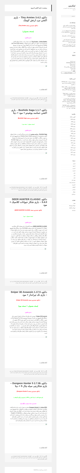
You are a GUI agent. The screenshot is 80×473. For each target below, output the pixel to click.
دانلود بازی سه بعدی (14, 372)
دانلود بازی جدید (30, 190)
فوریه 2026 (73, 124)
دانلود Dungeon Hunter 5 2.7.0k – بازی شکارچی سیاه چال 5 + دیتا (28, 384)
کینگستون (71, 6)
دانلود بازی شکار (28, 282)
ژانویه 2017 (73, 154)
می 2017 (73, 145)
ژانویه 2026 (73, 126)
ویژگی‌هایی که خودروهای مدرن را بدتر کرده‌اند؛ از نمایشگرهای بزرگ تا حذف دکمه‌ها (68, 32)
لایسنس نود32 (72, 64)
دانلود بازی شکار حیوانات (20, 282)
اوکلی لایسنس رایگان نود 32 (69, 67)
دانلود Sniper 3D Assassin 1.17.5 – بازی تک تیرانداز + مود (29, 293)
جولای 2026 (73, 119)
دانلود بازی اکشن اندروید (36, 282)
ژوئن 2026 (73, 121)
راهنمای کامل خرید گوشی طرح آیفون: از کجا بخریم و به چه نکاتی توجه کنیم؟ (69, 27)
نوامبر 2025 (73, 131)
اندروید (74, 166)
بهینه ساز (73, 180)
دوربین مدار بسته (72, 86)
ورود (74, 203)
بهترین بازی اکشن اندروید (20, 457)
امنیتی (74, 163)
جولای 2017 (73, 140)
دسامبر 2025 (72, 128)
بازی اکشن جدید (19, 188)
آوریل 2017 (73, 147)
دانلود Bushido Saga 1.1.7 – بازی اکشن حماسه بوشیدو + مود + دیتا (29, 111)
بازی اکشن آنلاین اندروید (37, 457)
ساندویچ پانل (72, 105)
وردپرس (73, 210)
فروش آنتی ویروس (68, 72)
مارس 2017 (72, 150)
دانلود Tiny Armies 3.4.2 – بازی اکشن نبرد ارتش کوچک (30, 19)
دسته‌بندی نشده (72, 182)
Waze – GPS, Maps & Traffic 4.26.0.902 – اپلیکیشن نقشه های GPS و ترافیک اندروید (68, 101)
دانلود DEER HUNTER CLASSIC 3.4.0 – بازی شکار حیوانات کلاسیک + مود (28, 202)
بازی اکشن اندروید (24, 99)
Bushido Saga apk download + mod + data (21, 187)
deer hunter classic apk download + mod (22, 281)
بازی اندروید (18, 99)
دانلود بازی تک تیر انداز (22, 372)
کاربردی (73, 184)
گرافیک (73, 187)
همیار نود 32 (73, 68)
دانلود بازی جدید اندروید (22, 190)
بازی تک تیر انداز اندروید (31, 372)
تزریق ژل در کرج (72, 81)
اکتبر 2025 (73, 133)
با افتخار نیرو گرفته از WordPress (40, 469)
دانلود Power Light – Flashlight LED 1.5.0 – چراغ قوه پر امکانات (69, 95)
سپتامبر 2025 (72, 135)
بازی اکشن (45, 457)
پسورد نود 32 (72, 65)
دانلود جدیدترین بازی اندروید (29, 374)
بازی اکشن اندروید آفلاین (27, 188)
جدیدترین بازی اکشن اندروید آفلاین (40, 190)
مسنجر (73, 189)
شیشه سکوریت (72, 93)
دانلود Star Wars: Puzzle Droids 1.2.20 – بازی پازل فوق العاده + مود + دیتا (68, 107)
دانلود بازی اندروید (41, 459)
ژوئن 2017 (73, 142)
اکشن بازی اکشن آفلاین (35, 99)
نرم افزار (73, 194)
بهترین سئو (73, 69)
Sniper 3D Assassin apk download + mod (22, 371)
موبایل (74, 191)
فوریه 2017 (73, 152)
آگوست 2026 (72, 117)
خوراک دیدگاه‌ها (72, 207)
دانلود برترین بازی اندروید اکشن (41, 374)
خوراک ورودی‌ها (72, 205)
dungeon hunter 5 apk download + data (21, 456)
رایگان (74, 71)
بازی (74, 173)
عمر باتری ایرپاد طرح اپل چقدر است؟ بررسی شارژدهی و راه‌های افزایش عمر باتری (68, 41)
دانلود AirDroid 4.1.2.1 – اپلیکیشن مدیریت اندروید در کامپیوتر (68, 83)
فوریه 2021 (73, 138)
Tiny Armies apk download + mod (20, 98)
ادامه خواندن (43, 89)
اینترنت (73, 168)
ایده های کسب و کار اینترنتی (69, 98)
